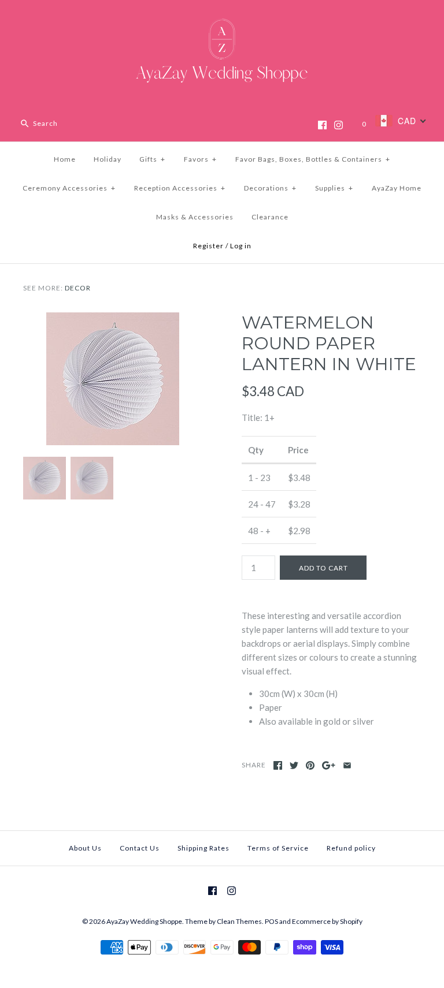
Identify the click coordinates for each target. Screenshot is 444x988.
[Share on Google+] (328, 765)
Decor (78, 288)
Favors (200, 159)
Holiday (107, 159)
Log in (240, 245)
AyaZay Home (396, 188)
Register (208, 245)
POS (271, 921)
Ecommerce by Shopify (327, 921)
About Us (85, 848)
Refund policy (351, 848)
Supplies (334, 188)
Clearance (269, 216)
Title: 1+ (258, 417)
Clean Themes (239, 921)
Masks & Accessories (195, 216)
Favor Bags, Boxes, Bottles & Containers (312, 159)
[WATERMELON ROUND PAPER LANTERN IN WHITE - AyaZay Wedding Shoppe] (112, 319)
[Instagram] (338, 125)
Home (65, 159)
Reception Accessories (179, 188)
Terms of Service (278, 848)
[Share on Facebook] (277, 765)
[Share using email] (347, 765)
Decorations (270, 188)
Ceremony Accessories (69, 188)
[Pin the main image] (310, 765)
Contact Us (140, 848)
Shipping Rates (203, 848)
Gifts (152, 159)
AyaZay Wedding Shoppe (144, 921)
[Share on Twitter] (294, 765)
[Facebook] (322, 125)
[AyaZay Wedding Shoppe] (222, 18)
